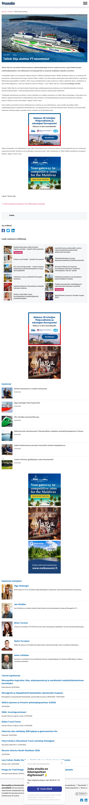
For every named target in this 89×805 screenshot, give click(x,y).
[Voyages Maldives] (44, 173)
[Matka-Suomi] (44, 557)
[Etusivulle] (14, 3)
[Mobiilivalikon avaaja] (85, 3)
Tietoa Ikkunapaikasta (67, 785)
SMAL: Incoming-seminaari (14, 712)
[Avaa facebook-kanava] (81, 800)
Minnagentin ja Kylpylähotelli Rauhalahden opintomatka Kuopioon (32, 693)
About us (84, 788)
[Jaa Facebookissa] (3, 230)
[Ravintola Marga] (44, 362)
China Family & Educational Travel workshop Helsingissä (28, 741)
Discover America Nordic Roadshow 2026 (21, 750)
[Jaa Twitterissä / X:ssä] (8, 230)
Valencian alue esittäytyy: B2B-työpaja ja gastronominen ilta (29, 731)
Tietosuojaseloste (71, 788)
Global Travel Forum (11, 721)
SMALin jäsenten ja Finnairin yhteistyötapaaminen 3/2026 (29, 702)
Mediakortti (82, 794)
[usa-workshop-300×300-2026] (44, 129)
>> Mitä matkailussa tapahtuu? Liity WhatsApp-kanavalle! (23, 204)
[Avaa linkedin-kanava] (86, 800)
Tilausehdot (81, 785)
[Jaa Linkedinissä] (13, 230)
